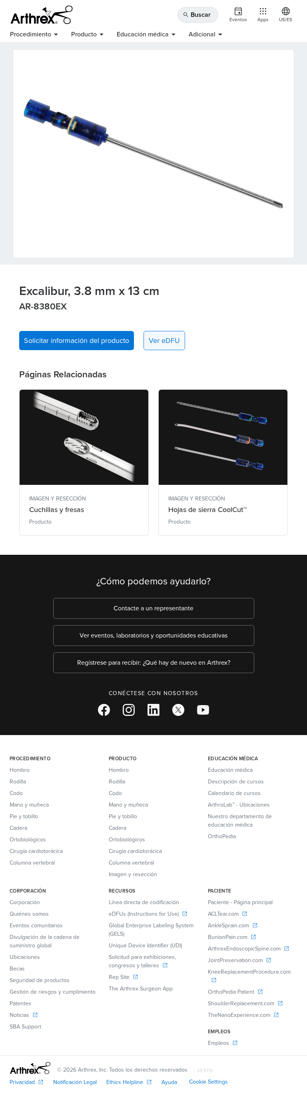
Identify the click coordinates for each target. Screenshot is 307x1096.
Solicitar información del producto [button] (76, 340)
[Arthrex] (42, 15)
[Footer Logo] (30, 1068)
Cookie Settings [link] (208, 1082)
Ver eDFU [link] (164, 340)
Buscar (197, 14)
